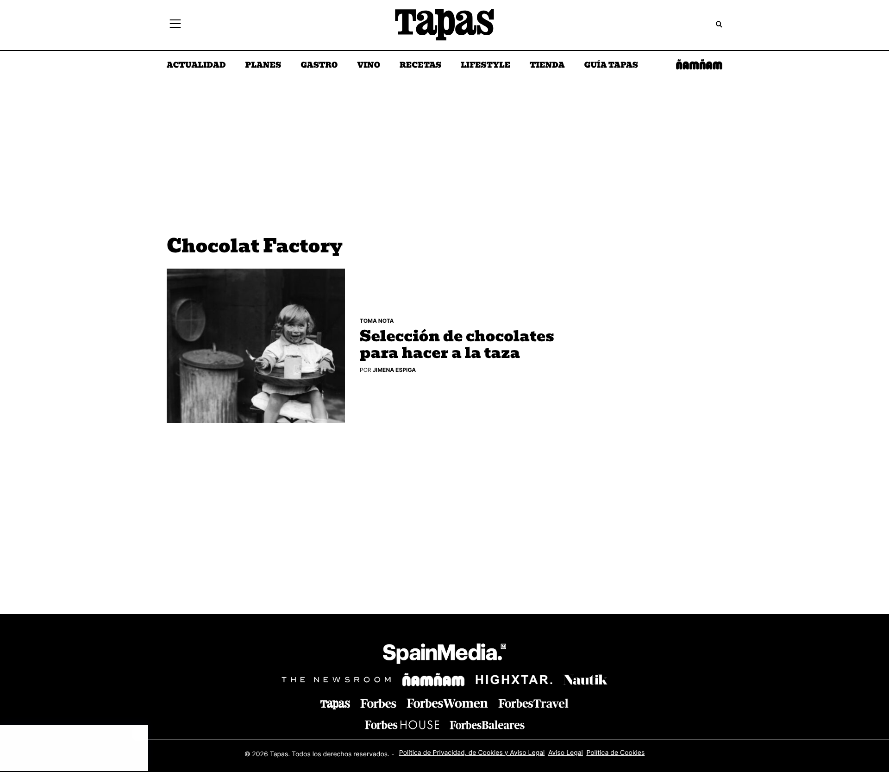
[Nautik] (585, 679)
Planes (263, 65)
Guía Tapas (611, 65)
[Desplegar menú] (175, 25)
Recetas (420, 65)
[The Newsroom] (336, 679)
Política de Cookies (615, 753)
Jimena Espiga (394, 369)
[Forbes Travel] (447, 703)
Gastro (319, 65)
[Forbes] (378, 703)
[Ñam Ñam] (433, 680)
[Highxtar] (514, 679)
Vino (368, 65)
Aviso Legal (565, 753)
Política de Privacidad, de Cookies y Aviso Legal (472, 753)
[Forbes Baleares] (487, 724)
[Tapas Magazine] (335, 705)
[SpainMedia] (444, 655)
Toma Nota (377, 320)
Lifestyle (485, 65)
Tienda (547, 65)
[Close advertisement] (139, 734)
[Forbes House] (402, 724)
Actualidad (196, 65)
